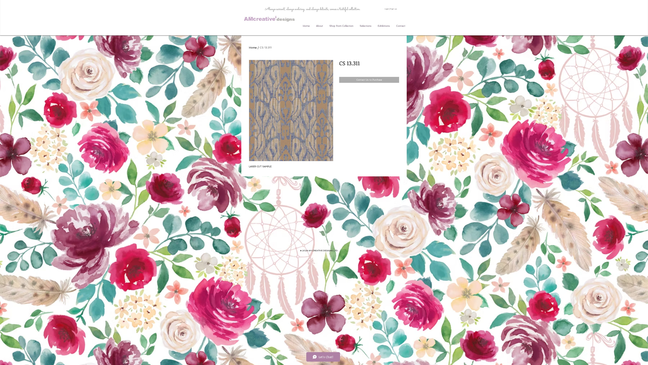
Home (253, 47)
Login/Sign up (391, 9)
